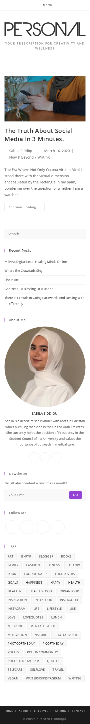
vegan (13, 678)
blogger (46, 556)
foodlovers (65, 574)
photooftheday (21, 643)
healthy (15, 591)
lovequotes (33, 617)
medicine (15, 626)
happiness (34, 582)
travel (58, 670)
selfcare (15, 670)
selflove (37, 670)
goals (13, 582)
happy (55, 582)
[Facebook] (33, 457)
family (13, 565)
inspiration (17, 600)
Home (9, 711)
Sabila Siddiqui (21, 150)
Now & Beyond (21, 157)
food (12, 574)
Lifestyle (41, 711)
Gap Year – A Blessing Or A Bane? (28, 288)
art (11, 556)
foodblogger (35, 574)
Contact (78, 711)
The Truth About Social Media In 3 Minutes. (38, 134)
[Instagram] (45, 457)
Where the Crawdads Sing (23, 270)
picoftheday (53, 643)
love (12, 617)
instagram (17, 609)
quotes (53, 661)
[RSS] (58, 527)
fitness (54, 565)
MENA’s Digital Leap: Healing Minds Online (35, 261)
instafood (43, 600)
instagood (69, 600)
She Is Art (11, 280)
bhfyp (26, 556)
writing (75, 678)
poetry (13, 652)
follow (74, 565)
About (24, 711)
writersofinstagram (43, 678)
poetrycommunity (42, 652)
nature (40, 635)
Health (74, 582)
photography (66, 635)
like (73, 609)
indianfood (69, 591)
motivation (17, 635)
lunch (56, 617)
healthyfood (41, 591)
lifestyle (54, 609)
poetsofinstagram (23, 661)
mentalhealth (42, 626)
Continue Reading (27, 208)
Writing (44, 157)
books (66, 556)
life (37, 609)
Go (75, 495)
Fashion (60, 711)
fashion (33, 565)
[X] (57, 457)
